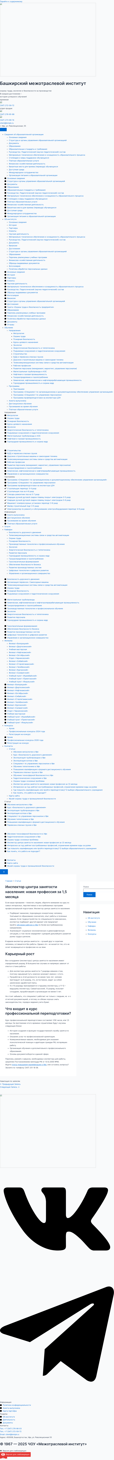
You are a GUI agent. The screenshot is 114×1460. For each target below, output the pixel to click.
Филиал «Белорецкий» (19, 643)
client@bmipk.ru (7, 123)
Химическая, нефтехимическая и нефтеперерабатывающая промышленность (47, 380)
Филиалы (92, 930)
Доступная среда (16, 169)
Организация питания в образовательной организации (33, 175)
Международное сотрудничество (23, 172)
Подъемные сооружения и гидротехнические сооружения (39, 351)
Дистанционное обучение (20, 403)
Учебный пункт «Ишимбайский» (23, 676)
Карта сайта (14, 796)
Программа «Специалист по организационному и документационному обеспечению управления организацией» (63, 392)
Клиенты (12, 231)
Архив (11, 728)
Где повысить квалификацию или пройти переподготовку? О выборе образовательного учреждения (58, 790)
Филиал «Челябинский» (19, 667)
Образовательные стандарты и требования (28, 149)
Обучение (92, 922)
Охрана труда (19, 336)
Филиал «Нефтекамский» (20, 652)
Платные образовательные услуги (24, 161)
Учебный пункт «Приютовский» (23, 679)
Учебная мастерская (18, 649)
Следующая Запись (9, 1087)
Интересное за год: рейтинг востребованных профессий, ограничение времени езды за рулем (55, 787)
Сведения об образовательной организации (23, 134)
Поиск (86, 887)
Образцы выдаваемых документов (24, 263)
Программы (14, 386)
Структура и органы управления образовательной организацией (38, 140)
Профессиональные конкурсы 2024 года (27, 731)
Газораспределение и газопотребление (30, 377)
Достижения (14, 248)
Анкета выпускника (17, 401)
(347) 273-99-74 (7, 120)
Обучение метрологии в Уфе (25, 752)
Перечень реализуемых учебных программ (28, 257)
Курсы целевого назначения (25, 342)
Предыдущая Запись (10, 1084)
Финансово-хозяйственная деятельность (27, 164)
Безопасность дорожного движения (25, 532)
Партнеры (13, 228)
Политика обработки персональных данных (28, 269)
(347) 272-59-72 (7, 105)
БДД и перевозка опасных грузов (28, 357)
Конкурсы (92, 934)
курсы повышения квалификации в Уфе (29, 1065)
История (13, 225)
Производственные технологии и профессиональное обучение (37, 544)
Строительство (20, 354)
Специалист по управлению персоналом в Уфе (33, 763)
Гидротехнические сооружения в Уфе (30, 778)
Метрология (18, 333)
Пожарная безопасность (24, 339)
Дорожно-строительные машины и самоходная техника (38, 360)
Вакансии (13, 245)
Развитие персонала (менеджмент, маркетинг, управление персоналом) (45, 368)
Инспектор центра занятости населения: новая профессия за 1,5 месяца (45, 784)
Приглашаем (18, 389)
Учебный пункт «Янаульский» (22, 682)
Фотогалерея (14, 266)
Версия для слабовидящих (17, 1454)
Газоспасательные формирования (24, 562)
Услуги (7, 526)
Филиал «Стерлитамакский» (21, 664)
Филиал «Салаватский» (19, 673)
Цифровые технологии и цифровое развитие (29, 570)
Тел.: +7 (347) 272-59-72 (10, 1431)
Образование (14, 146)
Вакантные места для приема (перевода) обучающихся (33, 166)
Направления (14, 330)
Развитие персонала (18, 553)
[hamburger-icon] (3, 129)
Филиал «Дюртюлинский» (20, 646)
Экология (17, 345)
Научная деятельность (19, 234)
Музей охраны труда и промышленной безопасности (32, 799)
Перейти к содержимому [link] (11, 1)
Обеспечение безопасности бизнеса (25, 564)
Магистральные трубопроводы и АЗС (30, 371)
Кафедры (92, 926)
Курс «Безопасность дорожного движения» (32, 755)
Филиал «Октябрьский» (19, 655)
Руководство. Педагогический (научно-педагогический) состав (37, 152)
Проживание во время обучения (23, 406)
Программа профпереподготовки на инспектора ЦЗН (37, 398)
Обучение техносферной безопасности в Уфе (33, 775)
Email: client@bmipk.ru (9, 1434)
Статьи (12, 749)
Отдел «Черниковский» (19, 658)
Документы (14, 143)
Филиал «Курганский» (18, 670)
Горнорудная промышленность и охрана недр (33, 383)
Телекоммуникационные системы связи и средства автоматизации (43, 362)
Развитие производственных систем (25, 567)
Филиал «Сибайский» (18, 661)
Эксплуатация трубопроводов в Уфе (29, 758)
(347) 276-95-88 (7, 114)
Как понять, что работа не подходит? (29, 793)
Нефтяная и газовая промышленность (30, 374)
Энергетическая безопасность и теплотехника (34, 348)
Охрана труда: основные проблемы (28, 781)
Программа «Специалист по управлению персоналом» (37, 395)
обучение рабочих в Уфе (27, 925)
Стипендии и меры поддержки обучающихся (29, 158)
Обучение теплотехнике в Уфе (26, 766)
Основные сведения (17, 137)
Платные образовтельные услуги (23, 409)
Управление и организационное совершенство (29, 573)
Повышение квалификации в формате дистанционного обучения (42, 769)
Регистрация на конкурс (20, 734)
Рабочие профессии (22, 365)
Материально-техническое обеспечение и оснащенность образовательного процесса (47, 155)
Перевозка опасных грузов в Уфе (28, 772)
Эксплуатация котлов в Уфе (25, 761)
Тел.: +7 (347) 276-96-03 (11, 1428)
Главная (8, 881)
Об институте (94, 918)
